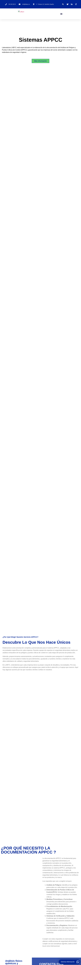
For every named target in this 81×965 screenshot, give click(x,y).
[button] (63, 4)
